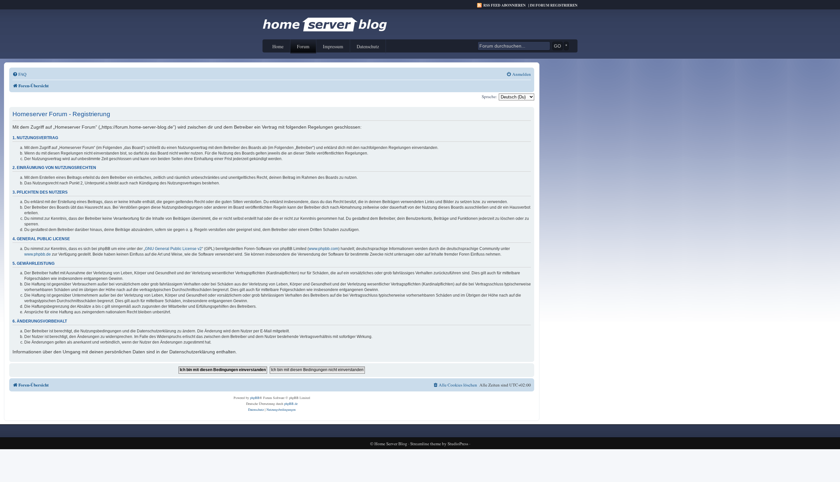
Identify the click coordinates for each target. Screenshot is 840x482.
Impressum (333, 46)
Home (278, 46)
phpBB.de (291, 403)
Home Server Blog (390, 444)
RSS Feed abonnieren (504, 5)
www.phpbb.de (37, 254)
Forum (303, 46)
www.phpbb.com (323, 248)
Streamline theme (425, 444)
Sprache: (489, 96)
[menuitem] (19, 74)
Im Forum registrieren (554, 5)
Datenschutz (368, 46)
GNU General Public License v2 (173, 248)
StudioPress (458, 444)
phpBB (255, 397)
